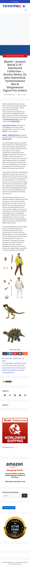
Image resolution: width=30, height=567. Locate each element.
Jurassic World (15, 55)
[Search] (24, 496)
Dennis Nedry (8, 363)
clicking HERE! (15, 121)
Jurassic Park (9, 55)
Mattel (14, 368)
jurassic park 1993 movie (16, 365)
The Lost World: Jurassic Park (15, 370)
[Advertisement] (15, 29)
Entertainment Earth (11, 119)
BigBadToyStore (13, 135)
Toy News (21, 55)
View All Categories (8, 508)
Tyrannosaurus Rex (8, 372)
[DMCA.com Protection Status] (7, 382)
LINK (4, 131)
